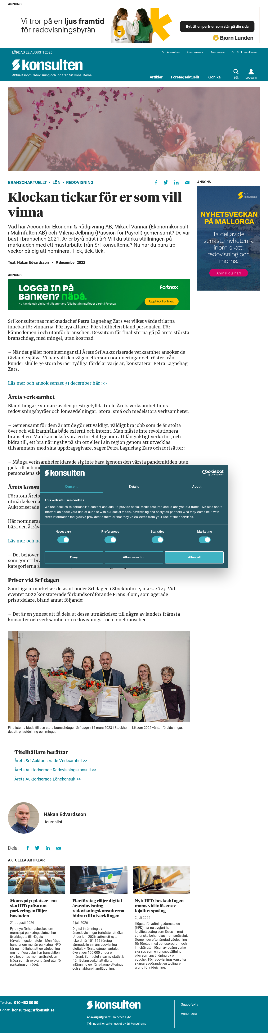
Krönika (214, 77)
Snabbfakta (189, 1004)
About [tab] (196, 486)
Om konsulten (171, 52)
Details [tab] (134, 486)
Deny (74, 557)
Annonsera (217, 52)
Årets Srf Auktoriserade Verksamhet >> (50, 760)
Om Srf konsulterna (244, 52)
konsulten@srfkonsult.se (33, 1010)
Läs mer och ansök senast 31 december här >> (57, 383)
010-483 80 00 (26, 1002)
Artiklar (156, 77)
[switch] (110, 540)
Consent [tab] (71, 486)
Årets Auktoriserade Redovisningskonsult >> (55, 769)
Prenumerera (195, 52)
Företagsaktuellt (185, 77)
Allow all (194, 557)
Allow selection (134, 557)
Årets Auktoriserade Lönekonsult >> (48, 779)
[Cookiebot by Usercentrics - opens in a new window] (205, 473)
